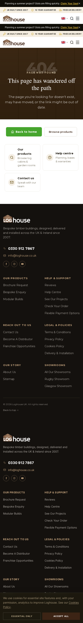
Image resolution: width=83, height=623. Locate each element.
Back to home (26, 131)
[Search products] (72, 18)
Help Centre (53, 292)
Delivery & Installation (59, 353)
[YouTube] (22, 264)
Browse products (61, 131)
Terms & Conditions (58, 332)
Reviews (50, 285)
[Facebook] (6, 264)
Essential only (21, 616)
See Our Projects (56, 299)
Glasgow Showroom (58, 386)
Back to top (11, 410)
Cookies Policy (54, 346)
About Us (9, 372)
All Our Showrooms (57, 372)
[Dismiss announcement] (79, 3)
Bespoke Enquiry (14, 292)
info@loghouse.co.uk (22, 255)
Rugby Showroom (57, 379)
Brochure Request (15, 285)
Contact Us (10, 332)
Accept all (61, 616)
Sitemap (8, 379)
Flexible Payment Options (62, 313)
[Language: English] (64, 18)
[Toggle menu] (77, 18)
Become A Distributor (18, 339)
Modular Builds (13, 299)
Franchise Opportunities (19, 346)
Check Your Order (56, 306)
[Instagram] (14, 264)
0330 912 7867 (21, 248)
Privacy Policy (54, 339)
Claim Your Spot (69, 3)
